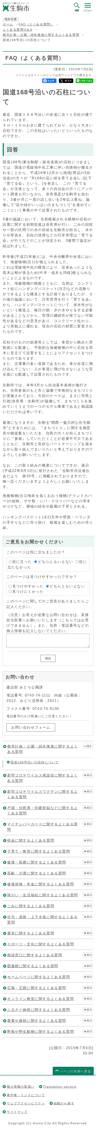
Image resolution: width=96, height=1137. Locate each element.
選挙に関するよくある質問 (30, 933)
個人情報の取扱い (21, 1086)
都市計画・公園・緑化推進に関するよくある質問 (41, 35)
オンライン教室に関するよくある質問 (40, 999)
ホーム (8, 24)
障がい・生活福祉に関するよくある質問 (42, 895)
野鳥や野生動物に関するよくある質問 (40, 1032)
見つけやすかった (28, 586)
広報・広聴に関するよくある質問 (36, 988)
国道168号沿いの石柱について (34, 762)
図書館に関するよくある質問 (32, 966)
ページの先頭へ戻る (75, 1071)
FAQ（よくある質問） (36, 24)
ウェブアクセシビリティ (26, 1103)
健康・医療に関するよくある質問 (36, 862)
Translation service (59, 1086)
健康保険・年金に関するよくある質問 (40, 884)
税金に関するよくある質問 (30, 840)
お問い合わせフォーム (30, 727)
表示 (89, 775)
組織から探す (64, 1103)
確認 (48, 658)
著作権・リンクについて (26, 1095)
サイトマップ (17, 1112)
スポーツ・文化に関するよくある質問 (40, 944)
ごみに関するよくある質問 (30, 906)
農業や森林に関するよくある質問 (36, 1021)
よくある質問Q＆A (17, 29)
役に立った (22, 562)
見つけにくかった (28, 591)
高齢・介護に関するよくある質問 (36, 873)
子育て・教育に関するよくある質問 (38, 851)
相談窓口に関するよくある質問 (34, 955)
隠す (89, 746)
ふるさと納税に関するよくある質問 (38, 1010)
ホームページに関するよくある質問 (38, 977)
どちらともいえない (55, 562)
